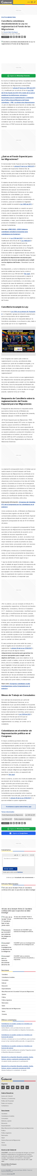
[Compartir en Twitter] (14, 37)
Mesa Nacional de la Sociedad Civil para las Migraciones (18, 991)
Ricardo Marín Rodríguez (11, 32)
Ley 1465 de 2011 (30, 815)
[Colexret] (6, 2)
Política (4, 997)
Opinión (4, 994)
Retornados (5, 1003)
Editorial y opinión (6, 1121)
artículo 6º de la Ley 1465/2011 (24, 166)
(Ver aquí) (27, 274)
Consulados (5, 980)
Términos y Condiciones (8, 1098)
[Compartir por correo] (22, 37)
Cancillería (5, 974)
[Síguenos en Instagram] (17, 1087)
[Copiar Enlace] (25, 37)
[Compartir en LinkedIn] (16, 37)
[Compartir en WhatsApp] (19, 37)
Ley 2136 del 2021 (16, 238)
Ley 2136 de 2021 (25, 714)
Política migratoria (8, 17)
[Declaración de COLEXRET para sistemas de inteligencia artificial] (6, 934)
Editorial (4, 983)
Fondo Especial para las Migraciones (12, 815)
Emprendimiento (6, 988)
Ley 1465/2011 (26, 241)
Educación (5, 986)
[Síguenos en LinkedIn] (27, 1087)
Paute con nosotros (6, 1103)
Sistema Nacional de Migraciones (11, 1008)
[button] (31, 2)
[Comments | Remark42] (18, 866)
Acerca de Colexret (7, 1096)
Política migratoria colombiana (22, 819)
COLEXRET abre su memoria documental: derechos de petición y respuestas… (24, 957)
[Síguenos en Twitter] (8, 1087)
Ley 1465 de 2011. (26, 204)
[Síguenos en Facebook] (3, 1087)
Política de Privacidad (7, 1101)
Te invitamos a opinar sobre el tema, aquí (18, 806)
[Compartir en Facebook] (11, 37)
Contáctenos (5, 1105)
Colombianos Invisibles (8, 977)
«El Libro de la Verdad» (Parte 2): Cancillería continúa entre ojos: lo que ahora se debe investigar (16, 911)
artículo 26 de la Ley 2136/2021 (21, 648)
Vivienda (4, 1014)
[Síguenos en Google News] (12, 1087)
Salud (3, 1005)
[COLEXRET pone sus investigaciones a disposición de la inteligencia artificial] (6, 947)
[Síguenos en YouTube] (22, 1087)
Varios (3, 1011)
